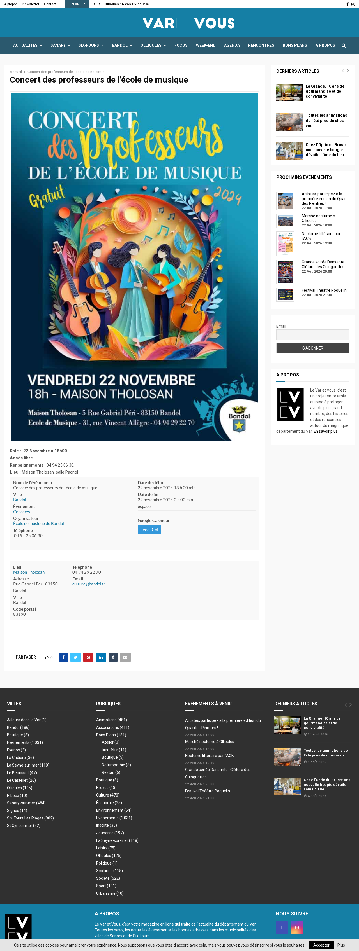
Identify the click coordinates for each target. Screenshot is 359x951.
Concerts (21, 511)
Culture (107, 795)
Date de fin (148, 494)
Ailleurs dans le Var (27, 720)
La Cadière (20, 757)
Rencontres (261, 45)
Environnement (114, 810)
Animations (111, 720)
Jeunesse (110, 833)
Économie (109, 802)
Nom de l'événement (32, 482)
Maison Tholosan (29, 572)
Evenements (18, 742)
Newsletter (30, 4)
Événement (24, 506)
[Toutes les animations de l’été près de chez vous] (289, 121)
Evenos (16, 750)
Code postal (24, 609)
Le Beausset (22, 772)
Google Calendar (154, 520)
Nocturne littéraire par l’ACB (209, 755)
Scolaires (109, 870)
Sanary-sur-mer (26, 803)
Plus (341, 945)
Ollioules (151, 45)
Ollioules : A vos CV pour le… (128, 4)
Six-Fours (89, 45)
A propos (11, 4)
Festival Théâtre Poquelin (207, 791)
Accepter (321, 945)
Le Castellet (21, 780)
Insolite (106, 825)
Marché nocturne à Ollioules (209, 741)
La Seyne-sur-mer (28, 765)
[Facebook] (282, 927)
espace (144, 506)
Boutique (18, 735)
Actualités (25, 45)
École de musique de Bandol (38, 523)
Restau (111, 772)
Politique (107, 863)
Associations (112, 727)
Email (77, 579)
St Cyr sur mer (23, 825)
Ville (17, 494)
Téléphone (23, 530)
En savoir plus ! (326, 431)
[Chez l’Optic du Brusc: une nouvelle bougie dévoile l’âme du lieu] (289, 151)
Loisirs (106, 848)
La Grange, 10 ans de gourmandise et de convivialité (325, 91)
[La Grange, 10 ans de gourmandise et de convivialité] (289, 92)
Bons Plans (295, 45)
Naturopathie (116, 765)
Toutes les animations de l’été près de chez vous (326, 120)
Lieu (17, 567)
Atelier (110, 742)
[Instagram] (297, 927)
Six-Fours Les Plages (30, 818)
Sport (106, 886)
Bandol (120, 45)
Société (108, 878)
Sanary (58, 45)
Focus (181, 45)
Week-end (206, 45)
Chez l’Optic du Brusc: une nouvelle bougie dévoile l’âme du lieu (326, 149)
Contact (50, 4)
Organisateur (26, 518)
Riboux (17, 795)
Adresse (21, 579)
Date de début (151, 482)
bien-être (114, 750)
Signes (17, 810)
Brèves (106, 787)
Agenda (232, 45)
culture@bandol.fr (88, 584)
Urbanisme (110, 893)
